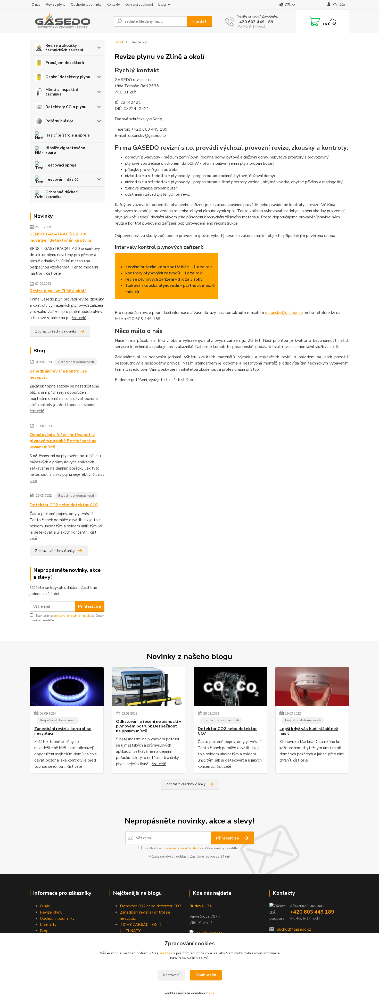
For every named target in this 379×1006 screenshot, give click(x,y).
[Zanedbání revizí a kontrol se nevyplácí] (67, 686)
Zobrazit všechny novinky (56, 331)
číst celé (53, 273)
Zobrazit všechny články (55, 550)
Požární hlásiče (59, 121)
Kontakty (113, 4)
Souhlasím (205, 975)
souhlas (165, 953)
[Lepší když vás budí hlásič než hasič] (312, 686)
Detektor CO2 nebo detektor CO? (64, 505)
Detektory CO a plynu (65, 106)
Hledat (199, 21)
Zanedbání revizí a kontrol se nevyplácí (58, 374)
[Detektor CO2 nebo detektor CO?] (230, 686)
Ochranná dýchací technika (61, 194)
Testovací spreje (61, 165)
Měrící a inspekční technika (61, 92)
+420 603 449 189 (255, 22)
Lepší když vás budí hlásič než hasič (308, 731)
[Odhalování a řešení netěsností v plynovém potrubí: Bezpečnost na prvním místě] (148, 686)
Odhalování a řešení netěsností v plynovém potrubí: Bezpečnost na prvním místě (63, 441)
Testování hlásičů (62, 179)
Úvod (119, 42)
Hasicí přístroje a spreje (67, 135)
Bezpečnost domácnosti (76, 362)
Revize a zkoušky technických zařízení (64, 48)
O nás (36, 4)
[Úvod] (70, 21)
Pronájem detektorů (64, 62)
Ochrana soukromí (139, 4)
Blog (162, 4)
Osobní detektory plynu (67, 77)
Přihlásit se (89, 606)
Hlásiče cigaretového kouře (65, 150)
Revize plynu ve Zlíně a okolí (58, 291)
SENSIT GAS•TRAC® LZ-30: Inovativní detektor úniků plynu (60, 237)
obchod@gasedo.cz (294, 929)
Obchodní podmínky (86, 4)
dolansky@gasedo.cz (284, 312)
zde (212, 993)
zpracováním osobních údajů (72, 616)
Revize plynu (55, 4)
